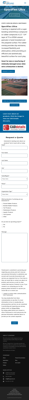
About (4, 357)
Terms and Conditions (14, 391)
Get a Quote (14, 15)
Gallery (4, 365)
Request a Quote (8, 71)
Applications (5, 360)
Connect (14, 389)
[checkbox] (14, 210)
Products (5, 362)
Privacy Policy (14, 390)
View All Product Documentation (14, 101)
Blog (16, 360)
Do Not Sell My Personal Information (14, 394)
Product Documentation (20, 357)
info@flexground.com (10, 378)
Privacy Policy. (16, 308)
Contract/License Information (14, 393)
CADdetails (14, 105)
